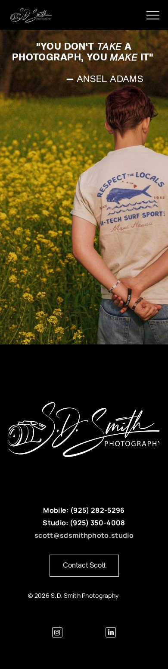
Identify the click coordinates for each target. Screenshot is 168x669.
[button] (152, 15)
